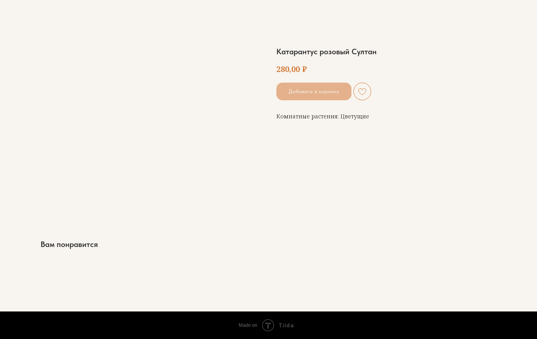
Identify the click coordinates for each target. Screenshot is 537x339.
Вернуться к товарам (44, 12)
